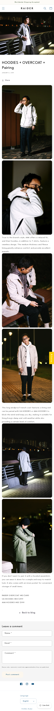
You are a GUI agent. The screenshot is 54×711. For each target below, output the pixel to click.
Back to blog (28, 613)
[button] (3, 8)
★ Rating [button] (52, 358)
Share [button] (7, 80)
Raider (30, 709)
